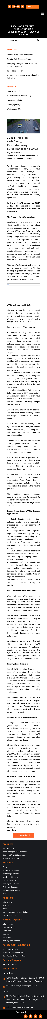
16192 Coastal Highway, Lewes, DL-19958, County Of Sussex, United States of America (25, 979)
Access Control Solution (12, 858)
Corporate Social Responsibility (15, 912)
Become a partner (10, 964)
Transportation (9, 927)
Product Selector (9, 880)
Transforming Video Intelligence (20, 55)
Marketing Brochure (11, 874)
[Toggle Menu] (42, 14)
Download (25, 835)
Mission (6, 905)
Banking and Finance (11, 941)
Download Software (11, 870)
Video (5, 894)
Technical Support (10, 887)
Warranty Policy (23, 1012)
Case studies (12, 91)
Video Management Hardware (15, 852)
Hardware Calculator (11, 890)
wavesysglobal (13, 105)
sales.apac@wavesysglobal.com (19, 1007)
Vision (5, 909)
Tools (5, 867)
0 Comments (19, 159)
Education (7, 931)
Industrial (7, 937)
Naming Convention (11, 884)
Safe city (6, 934)
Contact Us (32, 7)
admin (9, 159)
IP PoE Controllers (10, 949)
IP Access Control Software (13, 953)
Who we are (7, 902)
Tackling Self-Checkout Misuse (19, 59)
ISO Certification (9, 915)
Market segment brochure (17, 96)
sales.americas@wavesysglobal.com (21, 986)
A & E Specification (10, 877)
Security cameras (9, 848)
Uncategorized (13, 100)
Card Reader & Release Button (15, 956)
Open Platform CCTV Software (15, 855)
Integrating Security (15, 71)
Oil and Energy (9, 924)
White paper (12, 109)
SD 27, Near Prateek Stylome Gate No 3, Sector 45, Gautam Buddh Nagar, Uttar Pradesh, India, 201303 (25, 999)
